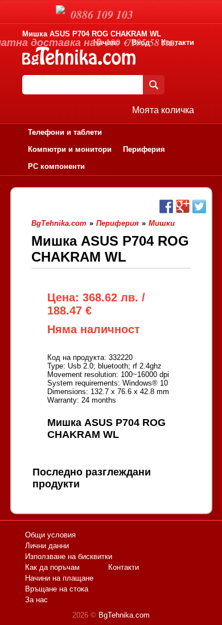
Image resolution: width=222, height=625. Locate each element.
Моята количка (163, 110)
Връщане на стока (56, 589)
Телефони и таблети (65, 132)
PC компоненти (56, 166)
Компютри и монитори (70, 149)
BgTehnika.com (124, 615)
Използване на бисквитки (68, 556)
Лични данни (47, 545)
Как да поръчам (52, 567)
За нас (36, 599)
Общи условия (50, 535)
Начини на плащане (59, 578)
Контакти (177, 42)
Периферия (144, 149)
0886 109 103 (102, 14)
